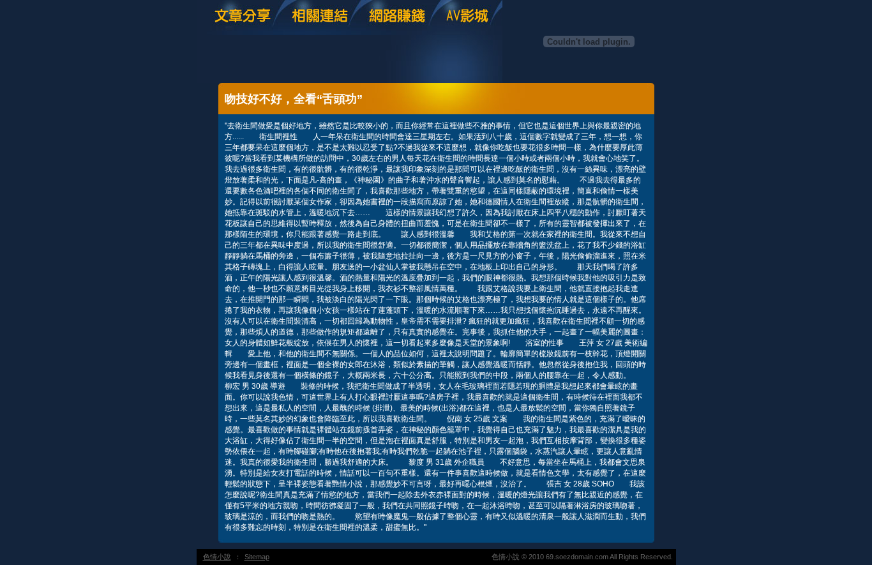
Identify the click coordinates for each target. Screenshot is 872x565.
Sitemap (256, 557)
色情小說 (217, 557)
